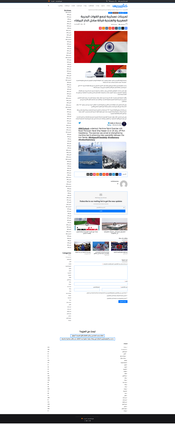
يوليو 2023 (69, 82)
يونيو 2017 (69, 211)
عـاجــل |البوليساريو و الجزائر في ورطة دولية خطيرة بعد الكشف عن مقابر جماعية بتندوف (87, 339)
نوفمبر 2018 (69, 198)
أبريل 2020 (69, 168)
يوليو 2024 (69, 60)
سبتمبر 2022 (68, 105)
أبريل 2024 (69, 66)
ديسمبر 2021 (68, 125)
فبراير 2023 (69, 94)
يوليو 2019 (69, 188)
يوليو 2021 (69, 134)
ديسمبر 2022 (68, 98)
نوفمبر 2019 (69, 179)
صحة (70, 300)
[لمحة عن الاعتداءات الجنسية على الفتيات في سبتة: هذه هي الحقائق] (101, 246)
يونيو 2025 (69, 44)
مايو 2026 (69, 19)
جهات (85, 5)
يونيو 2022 (69, 112)
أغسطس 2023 (68, 80)
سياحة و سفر (68, 293)
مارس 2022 (69, 118)
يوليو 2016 (69, 236)
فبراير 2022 (69, 121)
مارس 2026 (69, 24)
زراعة (70, 291)
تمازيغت (69, 275)
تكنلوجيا (69, 273)
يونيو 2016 (69, 238)
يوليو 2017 (69, 209)
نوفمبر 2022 (68, 100)
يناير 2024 (69, 73)
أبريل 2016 (69, 243)
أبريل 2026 (69, 21)
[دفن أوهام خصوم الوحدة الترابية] (119, 246)
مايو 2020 (69, 166)
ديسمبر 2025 (68, 30)
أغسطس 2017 (68, 207)
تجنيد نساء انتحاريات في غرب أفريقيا (83, 252)
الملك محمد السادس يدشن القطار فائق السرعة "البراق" (87, 336)
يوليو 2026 (69, 14)
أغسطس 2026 (68, 12)
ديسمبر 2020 (68, 150)
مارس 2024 (69, 69)
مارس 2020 (69, 170)
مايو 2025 (69, 46)
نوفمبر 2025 (68, 33)
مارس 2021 (69, 143)
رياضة (70, 289)
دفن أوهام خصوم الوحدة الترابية (120, 252)
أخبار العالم (69, 259)
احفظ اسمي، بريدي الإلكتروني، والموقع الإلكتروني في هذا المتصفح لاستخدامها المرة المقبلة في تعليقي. (106, 293)
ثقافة (70, 277)
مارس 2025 (69, 51)
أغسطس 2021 (68, 132)
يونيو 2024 (69, 62)
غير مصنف (69, 307)
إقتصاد (73, 5)
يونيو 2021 (69, 137)
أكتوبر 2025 (69, 35)
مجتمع (103, 5)
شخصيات (69, 298)
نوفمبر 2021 (69, 127)
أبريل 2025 (69, 48)
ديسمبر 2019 (68, 177)
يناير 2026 (69, 28)
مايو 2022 (69, 114)
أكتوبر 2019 (69, 182)
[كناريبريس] (119, 6)
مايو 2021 (69, 139)
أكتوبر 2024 (69, 53)
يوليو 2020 (69, 161)
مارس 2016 (69, 245)
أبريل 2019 (69, 195)
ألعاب (70, 261)
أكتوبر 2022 (69, 103)
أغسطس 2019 (68, 186)
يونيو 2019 (69, 191)
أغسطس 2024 (68, 57)
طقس (70, 304)
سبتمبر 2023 (68, 78)
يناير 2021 (69, 148)
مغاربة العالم (91, 5)
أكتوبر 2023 (69, 75)
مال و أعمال (79, 5)
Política (120, 10)
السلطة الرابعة (68, 266)
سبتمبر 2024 (68, 55)
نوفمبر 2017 (69, 200)
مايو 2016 (69, 240)
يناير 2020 (69, 175)
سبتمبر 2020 (68, 157)
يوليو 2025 (69, 42)
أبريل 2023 (69, 89)
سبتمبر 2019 (68, 184)
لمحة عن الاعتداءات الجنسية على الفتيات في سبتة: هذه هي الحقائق (101, 252)
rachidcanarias (122, 24)
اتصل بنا (52, 1)
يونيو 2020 (69, 164)
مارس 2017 (69, 218)
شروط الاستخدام (59, 1)
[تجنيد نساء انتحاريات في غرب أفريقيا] (82, 246)
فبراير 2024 (69, 71)
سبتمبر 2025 (68, 37)
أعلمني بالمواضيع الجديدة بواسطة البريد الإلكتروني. (116, 298)
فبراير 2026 (69, 26)
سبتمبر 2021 (68, 130)
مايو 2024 (69, 64)
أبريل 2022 (69, 116)
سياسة (108, 5)
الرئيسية (125, 10)
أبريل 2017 (69, 216)
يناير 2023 (69, 96)
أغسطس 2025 (68, 39)
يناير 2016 (69, 247)
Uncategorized (68, 257)
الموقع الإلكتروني (96, 287)
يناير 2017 (69, 222)
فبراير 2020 (69, 173)
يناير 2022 (69, 123)
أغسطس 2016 (68, 234)
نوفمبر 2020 (68, 152)
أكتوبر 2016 (69, 229)
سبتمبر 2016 (68, 231)
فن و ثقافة (67, 5)
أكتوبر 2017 (69, 202)
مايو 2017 (69, 213)
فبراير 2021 (69, 146)
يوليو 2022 (69, 109)
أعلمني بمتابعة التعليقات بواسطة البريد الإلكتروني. (116, 295)
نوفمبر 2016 (69, 227)
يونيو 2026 (69, 17)
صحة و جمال (68, 302)
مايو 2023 (69, 87)
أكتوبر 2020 (69, 155)
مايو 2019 (69, 193)
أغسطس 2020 (68, 159)
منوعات (69, 320)
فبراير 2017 (69, 220)
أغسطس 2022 (68, 107)
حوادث (98, 5)
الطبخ (70, 268)
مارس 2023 (69, 91)
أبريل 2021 (69, 141)
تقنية (70, 271)
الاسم (126, 281)
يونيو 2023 (69, 85)
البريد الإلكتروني (124, 287)
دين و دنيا (69, 286)
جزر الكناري (61, 5)
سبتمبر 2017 (68, 204)
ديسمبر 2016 (68, 225)
